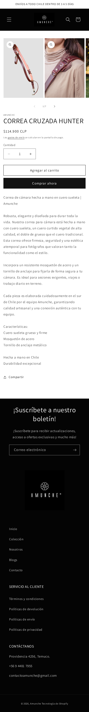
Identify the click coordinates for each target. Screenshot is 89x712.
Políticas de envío (22, 619)
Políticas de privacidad (25, 629)
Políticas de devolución (26, 609)
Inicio (13, 529)
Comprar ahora (44, 183)
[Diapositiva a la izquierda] (34, 106)
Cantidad (9, 145)
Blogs (13, 560)
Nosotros (16, 549)
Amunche (35, 703)
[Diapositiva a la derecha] (55, 106)
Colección (16, 539)
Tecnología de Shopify (55, 703)
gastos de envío (16, 137)
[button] (9, 20)
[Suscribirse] (75, 450)
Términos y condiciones (26, 599)
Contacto (16, 570)
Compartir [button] (16, 377)
